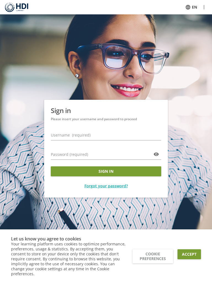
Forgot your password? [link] (106, 185)
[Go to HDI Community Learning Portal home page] (16, 7)
